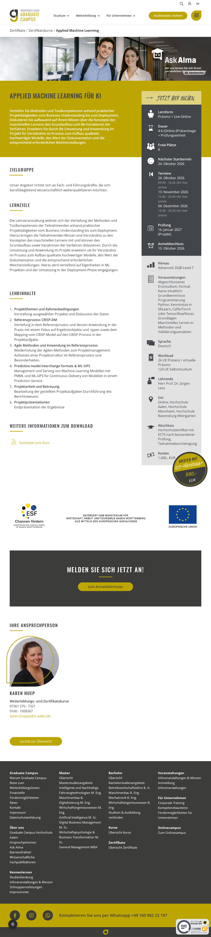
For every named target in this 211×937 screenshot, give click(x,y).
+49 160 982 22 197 (149, 915)
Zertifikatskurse (41, 30)
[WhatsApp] (48, 915)
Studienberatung (21, 877)
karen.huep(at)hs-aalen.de (30, 716)
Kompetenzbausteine (173, 808)
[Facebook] (15, 915)
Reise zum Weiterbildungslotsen (25, 785)
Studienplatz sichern (168, 16)
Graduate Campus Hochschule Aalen (31, 834)
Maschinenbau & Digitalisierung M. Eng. (75, 800)
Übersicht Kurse (120, 832)
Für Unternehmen (119, 16)
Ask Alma (16, 847)
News (14, 802)
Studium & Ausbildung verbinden (124, 814)
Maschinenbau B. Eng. (124, 793)
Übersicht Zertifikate (123, 847)
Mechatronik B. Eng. (123, 798)
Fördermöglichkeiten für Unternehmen (175, 815)
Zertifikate (17, 30)
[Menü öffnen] (196, 16)
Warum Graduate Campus (28, 778)
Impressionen (19, 892)
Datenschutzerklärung (25, 817)
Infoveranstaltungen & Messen (31, 882)
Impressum (18, 812)
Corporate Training (171, 803)
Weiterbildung (86, 16)
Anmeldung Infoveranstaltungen (172, 785)
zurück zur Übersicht (36, 741)
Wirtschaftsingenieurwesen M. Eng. (80, 809)
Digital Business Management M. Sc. (80, 824)
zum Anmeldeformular (105, 586)
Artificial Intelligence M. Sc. (78, 817)
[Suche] (181, 3)
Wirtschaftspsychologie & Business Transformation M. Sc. (79, 837)
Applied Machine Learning (77, 30)
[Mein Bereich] (189, 3)
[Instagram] (31, 915)
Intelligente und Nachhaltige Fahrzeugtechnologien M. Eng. (80, 790)
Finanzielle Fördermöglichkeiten (24, 795)
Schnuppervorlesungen (26, 887)
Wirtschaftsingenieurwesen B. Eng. (129, 805)
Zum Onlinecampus (172, 833)
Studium (60, 16)
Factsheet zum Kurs (34, 442)
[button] (197, 3)
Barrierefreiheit (20, 852)
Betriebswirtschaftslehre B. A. (129, 788)
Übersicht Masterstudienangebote (76, 780)
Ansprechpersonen (23, 842)
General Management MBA (78, 847)
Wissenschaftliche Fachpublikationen (23, 859)
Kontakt (15, 807)
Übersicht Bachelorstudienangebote (127, 780)
